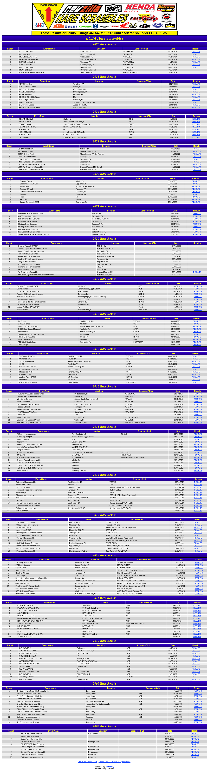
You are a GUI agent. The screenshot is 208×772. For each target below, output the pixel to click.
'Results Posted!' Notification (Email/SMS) (115, 762)
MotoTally (110, 767)
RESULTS (196, 52)
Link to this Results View (87, 762)
